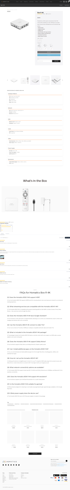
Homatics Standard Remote (56, 426)
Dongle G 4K (13, 445)
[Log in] (66, 2)
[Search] (64, 2)
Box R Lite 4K (28, 445)
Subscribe (56, 61)
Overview (61, 5)
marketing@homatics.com (60, 463)
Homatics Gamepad (42, 445)
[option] (19, 23)
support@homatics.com (63, 464)
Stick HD (56, 445)
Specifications (67, 5)
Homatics (13, 425)
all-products (11, 9)
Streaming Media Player (11, 405)
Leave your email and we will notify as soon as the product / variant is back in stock (48, 58)
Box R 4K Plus (13, 426)
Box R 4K (42, 426)
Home (8, 9)
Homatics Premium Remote (28, 426)
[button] (7, 80)
